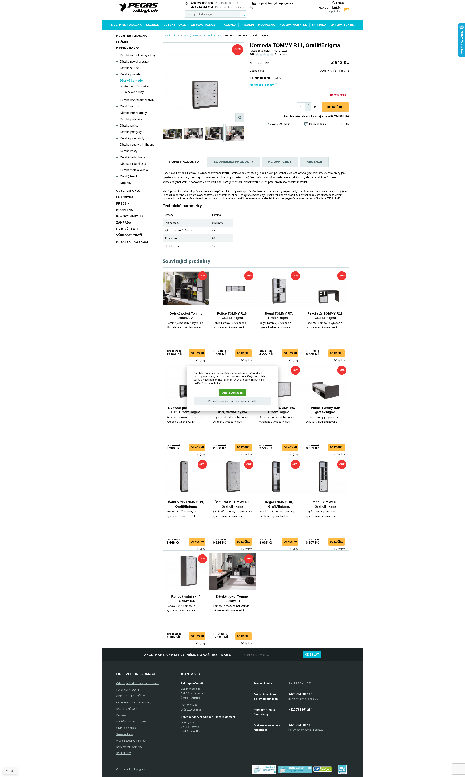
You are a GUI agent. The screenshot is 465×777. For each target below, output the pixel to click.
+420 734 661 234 (300, 710)
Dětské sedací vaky (132, 157)
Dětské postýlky (131, 132)
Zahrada (319, 24)
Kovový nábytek (293, 24)
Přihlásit (340, 2)
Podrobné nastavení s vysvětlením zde (232, 401)
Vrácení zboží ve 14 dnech (131, 740)
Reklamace (123, 753)
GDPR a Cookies (126, 728)
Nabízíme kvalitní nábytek (131, 721)
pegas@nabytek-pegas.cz (275, 3)
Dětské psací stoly (132, 138)
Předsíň (247, 24)
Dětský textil (128, 176)
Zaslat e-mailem (281, 123)
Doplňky (125, 183)
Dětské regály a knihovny (137, 145)
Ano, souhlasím (232, 392)
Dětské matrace (130, 106)
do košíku (197, 353)
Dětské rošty (128, 151)
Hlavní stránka (171, 35)
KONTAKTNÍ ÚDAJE (128, 689)
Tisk (346, 123)
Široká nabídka (124, 734)
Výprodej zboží (129, 235)
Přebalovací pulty (134, 92)
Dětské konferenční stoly (137, 100)
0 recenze (281, 54)
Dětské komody (131, 81)
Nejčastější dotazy (262, 84)
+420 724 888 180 (201, 3)
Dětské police (129, 125)
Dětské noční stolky (133, 113)
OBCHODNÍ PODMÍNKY (130, 696)
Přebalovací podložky (136, 86)
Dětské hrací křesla (133, 164)
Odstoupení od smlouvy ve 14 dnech (137, 683)
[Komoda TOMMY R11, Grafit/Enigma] (203, 82)
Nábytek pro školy (132, 241)
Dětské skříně (129, 68)
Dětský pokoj (175, 24)
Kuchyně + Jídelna (126, 24)
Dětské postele (130, 74)
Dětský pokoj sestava (134, 61)
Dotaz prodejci (317, 123)
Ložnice (152, 24)
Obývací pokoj (203, 24)
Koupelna (266, 24)
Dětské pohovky (131, 119)
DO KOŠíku (335, 107)
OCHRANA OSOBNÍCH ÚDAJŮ (133, 702)
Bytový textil (342, 24)
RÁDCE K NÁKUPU (127, 708)
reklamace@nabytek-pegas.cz (305, 729)
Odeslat (312, 654)
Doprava (121, 715)
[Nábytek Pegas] (138, 8)
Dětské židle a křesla (134, 170)
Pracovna (227, 24)
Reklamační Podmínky (129, 747)
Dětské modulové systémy (137, 55)
